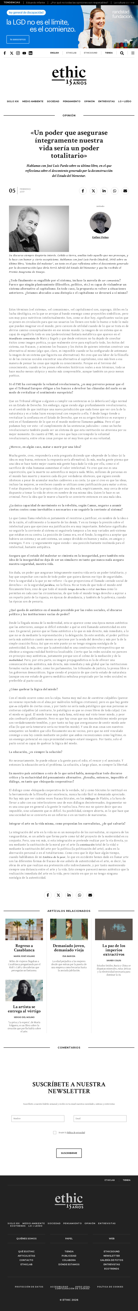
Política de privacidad (76, 1132)
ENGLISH (54, 53)
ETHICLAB (71, 53)
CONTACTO (26, 1260)
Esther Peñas (100, 237)
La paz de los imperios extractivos (113, 950)
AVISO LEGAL (82, 1287)
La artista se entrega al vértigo (24, 1009)
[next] (132, 2)
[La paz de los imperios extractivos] (114, 929)
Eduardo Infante (35, 2)
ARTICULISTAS (26, 1255)
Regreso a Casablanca (24, 948)
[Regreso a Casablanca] (24, 929)
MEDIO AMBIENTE (32, 101)
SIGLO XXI (13, 101)
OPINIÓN (89, 101)
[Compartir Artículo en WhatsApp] (114, 191)
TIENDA (109, 53)
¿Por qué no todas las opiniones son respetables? (79, 2)
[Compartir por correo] (125, 191)
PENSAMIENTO (71, 101)
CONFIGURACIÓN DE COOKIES (72, 1289)
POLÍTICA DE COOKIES (110, 1287)
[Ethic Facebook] (5, 52)
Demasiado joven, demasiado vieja (69, 948)
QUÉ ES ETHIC (26, 1251)
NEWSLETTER (112, 1255)
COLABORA (69, 1260)
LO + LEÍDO (124, 101)
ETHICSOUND (90, 53)
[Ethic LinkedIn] (30, 52)
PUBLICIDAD (69, 1255)
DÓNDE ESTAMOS (68, 1264)
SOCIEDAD (53, 101)
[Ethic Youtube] (24, 52)
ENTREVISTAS (106, 101)
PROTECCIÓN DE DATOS (29, 1287)
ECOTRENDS (18, 1226)
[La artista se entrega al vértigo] (24, 990)
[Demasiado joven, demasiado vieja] (69, 929)
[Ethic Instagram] (18, 52)
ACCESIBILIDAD (59, 1287)
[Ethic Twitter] (11, 52)
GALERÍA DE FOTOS (111, 1260)
